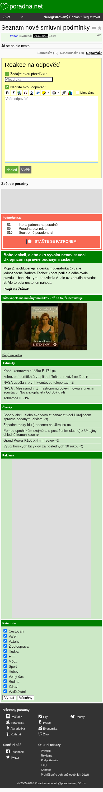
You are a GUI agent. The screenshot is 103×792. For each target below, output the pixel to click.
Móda (13, 661)
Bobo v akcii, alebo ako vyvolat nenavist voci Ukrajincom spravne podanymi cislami (44, 257)
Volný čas (16, 677)
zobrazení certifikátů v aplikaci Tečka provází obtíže (43, 377)
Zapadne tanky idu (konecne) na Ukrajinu (34, 425)
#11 (99, 35)
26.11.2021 (41, 35)
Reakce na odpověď (32, 64)
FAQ (44, 765)
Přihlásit (75, 17)
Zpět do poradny (14, 184)
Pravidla (46, 750)
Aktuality (8, 363)
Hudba (13, 651)
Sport (13, 667)
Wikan (14, 35)
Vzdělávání (17, 692)
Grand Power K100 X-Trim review (28, 440)
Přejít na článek (16, 289)
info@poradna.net (65, 783)
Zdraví (13, 687)
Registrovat (91, 17)
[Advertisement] (51, 201)
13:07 (52, 35)
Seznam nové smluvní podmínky (45, 27)
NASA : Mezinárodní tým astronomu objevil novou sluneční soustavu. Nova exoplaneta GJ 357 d (48, 390)
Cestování (16, 631)
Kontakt (46, 769)
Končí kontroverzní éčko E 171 (27, 371)
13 (26, 398)
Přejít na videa (12, 355)
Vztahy (14, 641)
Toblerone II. (12, 398)
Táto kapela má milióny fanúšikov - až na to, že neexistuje (42, 298)
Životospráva (19, 646)
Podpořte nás (12, 217)
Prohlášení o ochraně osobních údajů (65, 774)
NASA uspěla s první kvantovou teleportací (36, 382)
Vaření (13, 636)
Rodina (14, 682)
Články (7, 407)
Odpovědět (94, 52)
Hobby (13, 672)
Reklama (46, 755)
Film (12, 656)
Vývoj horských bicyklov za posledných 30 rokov (40, 446)
